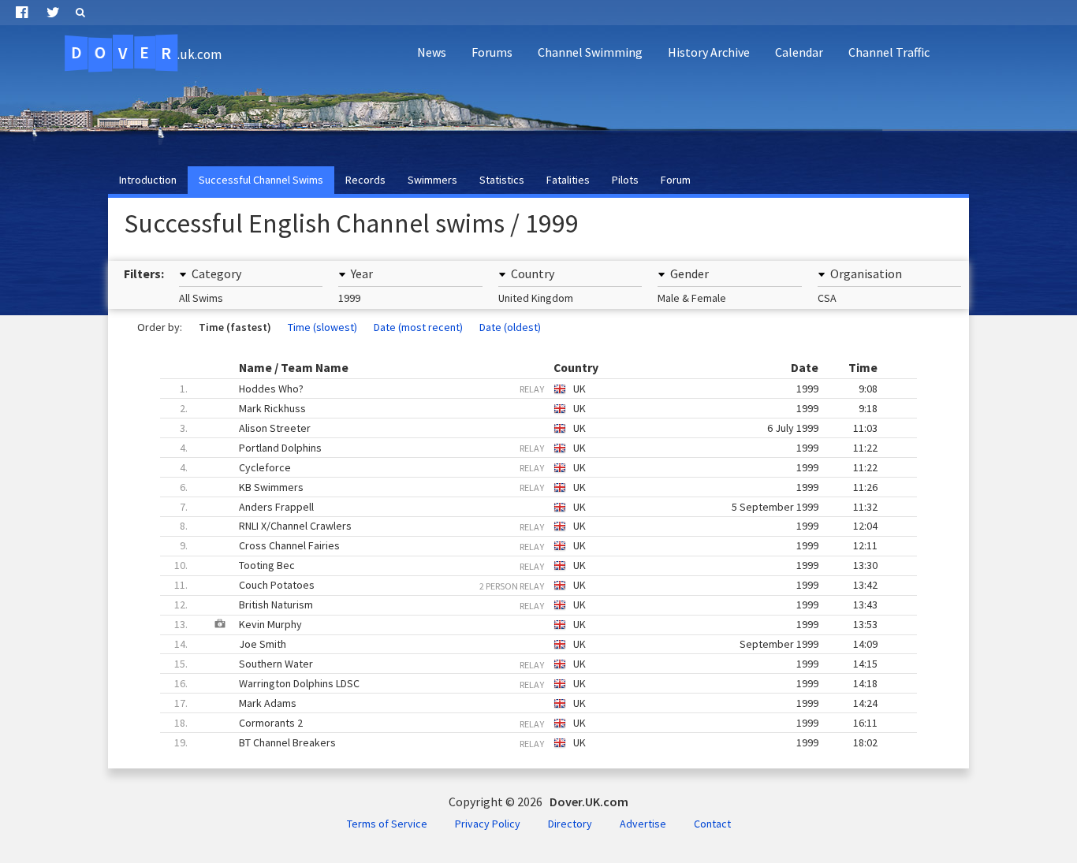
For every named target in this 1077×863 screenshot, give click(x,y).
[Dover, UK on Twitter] (53, 12)
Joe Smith (526, 644)
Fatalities (568, 180)
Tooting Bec (526, 565)
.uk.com (146, 53)
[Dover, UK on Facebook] (21, 12)
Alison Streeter (529, 428)
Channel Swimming (590, 52)
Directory (570, 824)
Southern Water (526, 664)
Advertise (643, 824)
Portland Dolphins (529, 448)
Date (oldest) (510, 327)
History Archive (709, 52)
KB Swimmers (529, 487)
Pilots (625, 180)
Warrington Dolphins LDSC (526, 683)
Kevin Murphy (519, 624)
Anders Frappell (529, 507)
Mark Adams (526, 703)
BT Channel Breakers (526, 742)
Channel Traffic (889, 52)
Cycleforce (529, 467)
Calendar (799, 52)
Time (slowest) (322, 327)
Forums (491, 52)
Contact (712, 824)
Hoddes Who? (529, 388)
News (431, 52)
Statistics (501, 180)
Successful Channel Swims (261, 180)
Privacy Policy (487, 824)
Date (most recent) (418, 327)
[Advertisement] (782, 115)
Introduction (148, 180)
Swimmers (432, 180)
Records (365, 180)
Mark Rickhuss (529, 408)
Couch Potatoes (526, 585)
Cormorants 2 (526, 723)
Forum (676, 180)
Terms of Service (387, 824)
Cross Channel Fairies (529, 545)
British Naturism (526, 604)
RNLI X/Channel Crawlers (529, 526)
